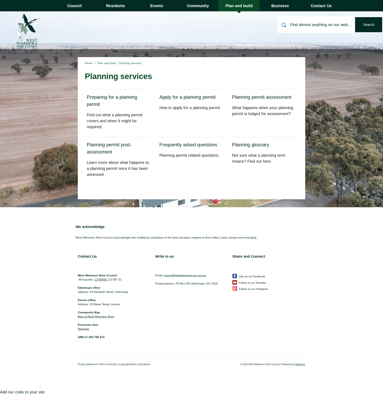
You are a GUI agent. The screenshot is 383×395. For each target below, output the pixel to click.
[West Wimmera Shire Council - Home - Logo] (27, 30)
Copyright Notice (128, 364)
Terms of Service (108, 364)
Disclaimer (144, 364)
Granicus (300, 364)
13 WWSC (101, 279)
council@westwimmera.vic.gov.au (185, 275)
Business (280, 6)
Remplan (83, 328)
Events (156, 6)
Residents (115, 6)
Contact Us (321, 6)
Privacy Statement (87, 364)
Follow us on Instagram (253, 288)
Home (88, 63)
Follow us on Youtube (252, 282)
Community (198, 6)
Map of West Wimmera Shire (96, 316)
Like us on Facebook (252, 276)
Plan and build (239, 6)
